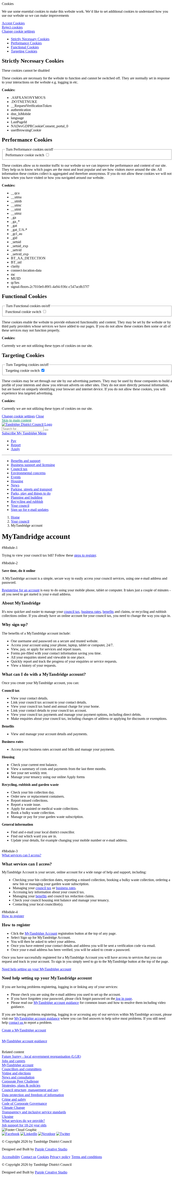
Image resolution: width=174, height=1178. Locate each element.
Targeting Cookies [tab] (24, 51)
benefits (108, 612)
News (15, 485)
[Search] (46, 430)
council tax (72, 612)
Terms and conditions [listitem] (86, 1157)
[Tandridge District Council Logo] (27, 424)
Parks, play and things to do (31, 493)
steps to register (85, 555)
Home (15, 517)
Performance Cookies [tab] (26, 43)
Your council (20, 505)
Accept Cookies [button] (13, 23)
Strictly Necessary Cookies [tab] (30, 39)
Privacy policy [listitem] (60, 1157)
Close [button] (40, 416)
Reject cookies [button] (12, 27)
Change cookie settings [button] (18, 31)
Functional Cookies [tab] (25, 47)
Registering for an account (20, 590)
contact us (16, 1022)
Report (16, 445)
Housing (17, 481)
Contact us (28, 1157)
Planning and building (26, 497)
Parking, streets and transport (31, 489)
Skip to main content (16, 420)
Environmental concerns (28, 473)
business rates (91, 612)
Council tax (19, 469)
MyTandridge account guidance (56, 1003)
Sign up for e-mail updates (29, 510)
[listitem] (9, 433)
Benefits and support (25, 461)
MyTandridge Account (41, 933)
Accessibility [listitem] (11, 1157)
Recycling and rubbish (27, 501)
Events (16, 477)
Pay (13, 441)
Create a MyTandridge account (24, 1030)
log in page (123, 998)
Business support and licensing (33, 465)
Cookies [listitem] (43, 1157)
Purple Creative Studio (51, 1149)
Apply (15, 449)
